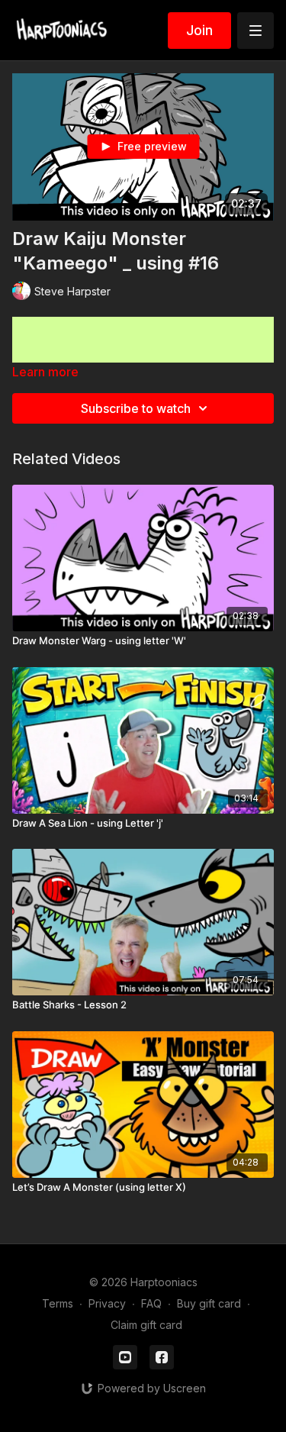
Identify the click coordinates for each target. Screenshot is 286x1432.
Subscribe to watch (136, 408)
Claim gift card (146, 1324)
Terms (57, 1303)
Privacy (107, 1303)
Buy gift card (209, 1303)
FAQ (151, 1303)
